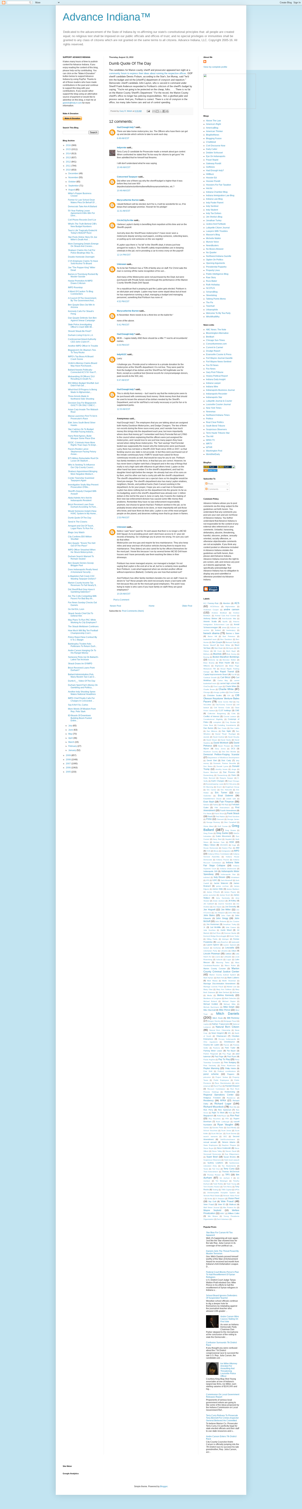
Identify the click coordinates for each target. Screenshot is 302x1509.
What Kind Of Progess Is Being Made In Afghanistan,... (82, 390)
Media (209, 995)
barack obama (211, 633)
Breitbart (210, 337)
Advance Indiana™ (107, 17)
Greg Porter (208, 833)
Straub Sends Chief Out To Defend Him (80, 614)
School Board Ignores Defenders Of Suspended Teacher (221, 1296)
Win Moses (213, 1216)
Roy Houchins (215, 1119)
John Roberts (220, 921)
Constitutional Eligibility (213, 719)
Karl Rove (217, 933)
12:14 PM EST (124, 255)
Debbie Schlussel (214, 152)
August (72, 189)
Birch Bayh (231, 651)
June (71, 730)
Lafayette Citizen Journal (218, 227)
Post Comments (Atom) (133, 611)
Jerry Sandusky (223, 898)
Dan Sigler (226, 731)
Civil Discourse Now (215, 145)
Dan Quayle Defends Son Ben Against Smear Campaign (82, 319)
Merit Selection (231, 998)
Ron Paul (234, 1115)
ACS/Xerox (214, 606)
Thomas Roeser (214, 1175)
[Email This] (154, 111)
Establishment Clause (212, 799)
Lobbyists (227, 957)
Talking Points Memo (216, 299)
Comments (212, 489)
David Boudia (233, 737)
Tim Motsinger (221, 1181)
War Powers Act (229, 1207)
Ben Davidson (226, 639)
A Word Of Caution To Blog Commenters (80, 292)
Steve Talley (217, 1151)
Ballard (218, 630)
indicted (206, 877)
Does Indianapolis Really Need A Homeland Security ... (83, 570)
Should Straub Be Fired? (79, 331)
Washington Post (214, 451)
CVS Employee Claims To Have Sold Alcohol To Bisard (83, 262)
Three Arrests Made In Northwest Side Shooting (81, 397)
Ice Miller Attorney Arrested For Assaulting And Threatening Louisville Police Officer (228, 1369)
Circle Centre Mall (225, 702)
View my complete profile (215, 67)
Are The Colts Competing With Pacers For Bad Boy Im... (82, 597)
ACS (236, 603)
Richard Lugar (222, 1103)
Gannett (220, 819)
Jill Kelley (232, 901)
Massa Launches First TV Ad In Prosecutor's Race (82, 417)
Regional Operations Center (218, 1095)
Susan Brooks (230, 1157)
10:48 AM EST (123, 167)
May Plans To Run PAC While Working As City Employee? (82, 621)
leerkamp (217, 948)
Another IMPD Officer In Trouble (83, 346)
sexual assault (210, 1142)
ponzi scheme (211, 1074)
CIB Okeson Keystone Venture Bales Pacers (221, 698)
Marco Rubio (230, 965)
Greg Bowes (230, 830)
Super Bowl (212, 1157)
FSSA (209, 819)
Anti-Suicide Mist (229, 619)
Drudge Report (213, 351)
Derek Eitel (212, 760)
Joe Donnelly (230, 907)
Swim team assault (231, 1160)
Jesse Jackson (219, 901)
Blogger (163, 1486)
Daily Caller (211, 149)
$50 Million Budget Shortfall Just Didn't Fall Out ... (83, 384)
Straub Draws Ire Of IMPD (80, 663)
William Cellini (233, 1213)
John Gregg (222, 918)
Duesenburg (222, 775)
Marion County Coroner (214, 968)
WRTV (209, 443)
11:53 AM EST (123, 409)
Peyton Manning (211, 1068)
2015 (68, 149)
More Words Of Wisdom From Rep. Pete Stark (82, 710)
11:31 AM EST (123, 211)
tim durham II (226, 1178)
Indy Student (212, 210)
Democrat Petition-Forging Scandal (221, 754)
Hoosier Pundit (213, 181)
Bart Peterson (229, 636)
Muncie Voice (212, 242)
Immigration (226, 851)
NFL (229, 1033)
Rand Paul (218, 1086)
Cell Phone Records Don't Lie (82, 220)
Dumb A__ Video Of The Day (81, 681)
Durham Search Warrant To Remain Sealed (81, 557)
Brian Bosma (208, 663)
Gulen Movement (223, 836)
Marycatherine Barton (128, 200)
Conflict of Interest (211, 716)
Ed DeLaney (231, 784)
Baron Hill (212, 636)
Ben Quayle (217, 642)
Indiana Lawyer (213, 383)
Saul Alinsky (232, 1128)
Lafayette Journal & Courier (219, 401)
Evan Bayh (208, 801)
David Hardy (226, 740)
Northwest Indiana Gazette (218, 256)
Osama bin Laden (211, 1045)
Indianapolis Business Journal (220, 390)
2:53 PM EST (123, 517)
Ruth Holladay (213, 284)
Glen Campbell (230, 822)
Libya (233, 951)
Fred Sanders (233, 816)
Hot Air (209, 188)
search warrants (210, 1136)
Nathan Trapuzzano (220, 1024)
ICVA (208, 851)
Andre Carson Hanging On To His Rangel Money (82, 651)
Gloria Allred (208, 826)
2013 (68, 157)
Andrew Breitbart (219, 613)
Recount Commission (216, 1089)
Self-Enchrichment (227, 1139)
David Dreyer (211, 740)
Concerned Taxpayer (127, 177)
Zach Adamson (223, 1219)
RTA (227, 1119)
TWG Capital (226, 1190)
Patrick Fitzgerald (210, 1054)
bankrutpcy (230, 630)
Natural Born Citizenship (219, 1030)
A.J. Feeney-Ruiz (211, 603)
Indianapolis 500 (210, 871)
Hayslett (228, 839)
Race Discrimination (223, 1083)
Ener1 (219, 787)
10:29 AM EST (123, 594)
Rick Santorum (224, 1110)
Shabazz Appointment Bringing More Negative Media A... (82, 472)
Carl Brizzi (225, 677)
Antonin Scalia (210, 621)
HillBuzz (210, 174)
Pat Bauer (231, 1051)
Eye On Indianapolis (215, 156)
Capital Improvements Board (215, 674)
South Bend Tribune (215, 426)
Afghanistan (230, 606)
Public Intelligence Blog (217, 274)
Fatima (215, 805)
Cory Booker (230, 722)
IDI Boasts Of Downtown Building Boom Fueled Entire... (80, 718)
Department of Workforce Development (223, 758)
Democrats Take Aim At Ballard (82, 206)
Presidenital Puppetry (216, 267)
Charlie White (226, 689)
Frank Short (219, 813)
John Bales (209, 915)
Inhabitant (235, 877)
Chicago (206, 692)
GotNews (210, 167)
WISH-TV (210, 440)
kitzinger (225, 939)
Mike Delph (229, 1007)
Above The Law (213, 120)
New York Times (213, 408)
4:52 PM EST (123, 301)
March (71, 742)
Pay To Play (224, 1059)
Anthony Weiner (210, 618)
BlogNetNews (212, 135)
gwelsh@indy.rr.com (72, 103)
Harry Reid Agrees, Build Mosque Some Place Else (81, 437)
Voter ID (221, 1204)
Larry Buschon (222, 942)
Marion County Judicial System (222, 975)
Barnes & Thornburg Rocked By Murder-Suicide (83, 275)
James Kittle (217, 889)
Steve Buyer (208, 1148)
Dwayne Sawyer (226, 778)
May (70, 734)
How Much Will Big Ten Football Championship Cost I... (83, 631)
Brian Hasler (224, 663)
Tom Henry (227, 1187)
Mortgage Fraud (230, 1021)
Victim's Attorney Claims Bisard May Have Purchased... (82, 364)
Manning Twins (222, 962)
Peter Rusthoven (228, 1065)
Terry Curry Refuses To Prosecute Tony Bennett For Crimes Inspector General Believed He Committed (222, 1418)
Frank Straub (233, 813)
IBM (237, 848)
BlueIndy (217, 654)
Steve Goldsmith (224, 1148)
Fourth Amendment (228, 810)
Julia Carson (231, 927)
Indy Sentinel (212, 206)
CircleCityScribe (125, 220)
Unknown (121, 264)
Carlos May (223, 680)
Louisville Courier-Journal (218, 404)
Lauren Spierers (229, 945)
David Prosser (224, 746)
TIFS (227, 1174)
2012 (68, 162)
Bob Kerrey (231, 654)
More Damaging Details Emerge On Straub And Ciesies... (83, 245)
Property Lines (213, 270)
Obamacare (221, 1036)
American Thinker (214, 131)
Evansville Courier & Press (218, 354)
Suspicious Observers (216, 429)
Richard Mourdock (213, 1106)
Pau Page (226, 1054)
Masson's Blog (213, 234)
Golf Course (223, 826)
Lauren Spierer (212, 945)
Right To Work (218, 1113)
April (70, 738)
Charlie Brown (209, 689)
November (73, 177)
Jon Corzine (234, 921)
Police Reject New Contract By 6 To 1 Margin (82, 638)
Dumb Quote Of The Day (79, 518)
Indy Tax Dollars (213, 213)
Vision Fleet (233, 1198)
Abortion (226, 603)
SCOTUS (210, 288)
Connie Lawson (230, 716)
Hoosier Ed (211, 177)
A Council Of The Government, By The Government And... (82, 299)
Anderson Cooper (211, 610)
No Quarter (211, 252)
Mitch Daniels (227, 1013)
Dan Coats (222, 728)
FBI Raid (224, 805)
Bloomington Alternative (217, 333)
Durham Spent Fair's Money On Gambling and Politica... (83, 686)
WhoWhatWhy (213, 316)
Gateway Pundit (213, 163)
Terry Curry (229, 1169)
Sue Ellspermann (232, 1154)
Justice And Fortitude (216, 224)
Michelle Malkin (213, 238)
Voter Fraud (208, 1204)
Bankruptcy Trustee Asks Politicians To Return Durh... (82, 645)
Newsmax (210, 411)
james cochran (222, 886)
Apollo (225, 621)
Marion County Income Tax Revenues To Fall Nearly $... (82, 584)
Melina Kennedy (225, 995)
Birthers (206, 654)
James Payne (230, 892)
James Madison (232, 889)
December (73, 173)
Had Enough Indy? (126, 127)
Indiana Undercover (228, 869)
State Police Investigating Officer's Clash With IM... (80, 325)
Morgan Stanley (214, 1021)
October (72, 181)
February (72, 746)
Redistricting (230, 1092)
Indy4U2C (122, 354)
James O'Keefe (213, 892)
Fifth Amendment (222, 808)
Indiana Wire (212, 386)
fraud (210, 816)
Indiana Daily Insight (215, 379)
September (73, 185)
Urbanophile (212, 309)
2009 (68, 755)
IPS (207, 880)
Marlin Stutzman (229, 981)
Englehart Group (232, 787)
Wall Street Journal (211, 1207)
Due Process (229, 772)
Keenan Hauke (230, 933)
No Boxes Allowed (214, 249)
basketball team (210, 639)
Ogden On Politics (214, 259)
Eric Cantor (211, 790)
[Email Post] (148, 111)
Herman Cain (219, 842)
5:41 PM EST (123, 324)
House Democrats (210, 848)
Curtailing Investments (226, 725)
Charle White (230, 686)
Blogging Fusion (214, 138)
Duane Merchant (210, 772)
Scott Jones (226, 1130)
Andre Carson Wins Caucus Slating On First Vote (229, 1319)
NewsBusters (212, 245)
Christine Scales (214, 695)
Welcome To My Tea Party (218, 313)
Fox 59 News (212, 365)
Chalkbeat (211, 142)
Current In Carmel (214, 347)
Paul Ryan (231, 1056)
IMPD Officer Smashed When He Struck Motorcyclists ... (82, 551)
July (70, 725)
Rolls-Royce (221, 1116)
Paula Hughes (209, 1059)
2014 (68, 153)
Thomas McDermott (230, 1171)
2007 (68, 763)
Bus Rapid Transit (224, 671)
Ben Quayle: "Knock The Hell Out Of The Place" (81, 544)
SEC (225, 1136)
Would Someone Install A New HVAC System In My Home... (82, 512)
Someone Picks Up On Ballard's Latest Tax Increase (83, 658)
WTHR (209, 447)
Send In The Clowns (77, 522)
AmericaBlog (212, 128)
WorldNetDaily (213, 454)
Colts (233, 713)
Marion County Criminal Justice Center (221, 970)
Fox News (210, 369)
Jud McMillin (215, 927)
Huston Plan (227, 848)
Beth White (225, 645)
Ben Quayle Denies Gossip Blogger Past (81, 564)
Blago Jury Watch (76, 532)
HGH (231, 842)
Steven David (230, 1151)
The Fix (209, 302)
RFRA (223, 1100)
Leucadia (229, 947)
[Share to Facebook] (164, 111)
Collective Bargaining (217, 713)
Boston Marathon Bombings (226, 657)
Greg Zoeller (222, 833)
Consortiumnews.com (216, 344)
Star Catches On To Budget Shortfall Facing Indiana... (81, 430)
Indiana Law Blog (214, 199)
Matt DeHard (224, 992)
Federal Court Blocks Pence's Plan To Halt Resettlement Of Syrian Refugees (222, 1274)
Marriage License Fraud (213, 987)
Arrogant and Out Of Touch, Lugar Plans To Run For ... (81, 527)
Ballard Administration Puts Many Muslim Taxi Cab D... (82, 675)
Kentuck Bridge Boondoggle (214, 936)
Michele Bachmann (211, 1007)
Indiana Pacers (222, 860)
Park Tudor (230, 1048)
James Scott (225, 895)
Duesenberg (208, 775)
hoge (234, 845)
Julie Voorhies (209, 930)
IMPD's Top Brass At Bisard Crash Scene (81, 357)
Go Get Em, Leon (76, 609)
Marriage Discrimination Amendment (219, 984)
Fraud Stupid (212, 160)
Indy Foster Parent (214, 202)
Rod (230, 1113)
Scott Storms (231, 1133)
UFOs (237, 1190)
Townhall (210, 306)
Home (151, 606)
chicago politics (219, 692)
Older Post (187, 606)
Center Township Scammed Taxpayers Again (81, 479)
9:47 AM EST (123, 380)
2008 (68, 759)
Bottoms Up (213, 660)
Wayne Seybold (212, 1210)
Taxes (205, 1169)
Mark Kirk (220, 978)
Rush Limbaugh (222, 1122)
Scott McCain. (217, 1133)
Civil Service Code (222, 708)
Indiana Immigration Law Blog (220, 195)
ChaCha (206, 686)
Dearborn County (210, 752)
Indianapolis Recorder (216, 394)
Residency (208, 1100)
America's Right (213, 124)
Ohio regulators (210, 1042)
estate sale (231, 799)
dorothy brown (221, 769)
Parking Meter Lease (212, 1051)
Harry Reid (217, 839)
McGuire (236, 992)
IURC (215, 880)
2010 (68, 170)
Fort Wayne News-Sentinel (218, 361)
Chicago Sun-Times (215, 340)
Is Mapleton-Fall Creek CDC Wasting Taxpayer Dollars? (82, 577)
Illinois (216, 851)
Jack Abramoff (226, 880)
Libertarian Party (210, 951)
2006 (68, 767)
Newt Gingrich (217, 1033)
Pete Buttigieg (230, 1062)
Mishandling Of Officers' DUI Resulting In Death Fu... (81, 377)
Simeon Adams (228, 1142)
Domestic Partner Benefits (224, 763)
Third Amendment (210, 1172)
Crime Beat (208, 725)
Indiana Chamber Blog (217, 192)
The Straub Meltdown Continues (83, 626)
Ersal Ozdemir (225, 795)
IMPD (236, 851)
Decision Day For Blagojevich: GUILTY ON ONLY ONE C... (82, 404)
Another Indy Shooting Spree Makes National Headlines (82, 693)
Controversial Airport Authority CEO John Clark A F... (82, 340)
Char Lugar (217, 686)
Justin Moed (226, 930)
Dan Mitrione (212, 731)
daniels (206, 737)
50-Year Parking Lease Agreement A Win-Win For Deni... (81, 213)
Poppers (230, 1074)
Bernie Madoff (209, 645)
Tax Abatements (229, 1166)
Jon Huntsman (212, 924)
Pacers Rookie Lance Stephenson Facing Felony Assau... (82, 451)
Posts (210, 484)
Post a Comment (121, 600)
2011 (68, 166)
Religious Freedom (212, 1098)
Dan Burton (208, 728)
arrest (224, 627)
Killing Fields (212, 939)
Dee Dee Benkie (229, 752)
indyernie (121, 147)
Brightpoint (219, 666)
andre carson (231, 609)
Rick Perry (208, 1110)
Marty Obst (208, 989)
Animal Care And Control (225, 616)
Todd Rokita (218, 1184)
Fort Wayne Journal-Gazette (219, 358)
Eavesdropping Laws (214, 784)
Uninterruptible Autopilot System (221, 1193)
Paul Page (219, 1056)
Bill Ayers (229, 648)
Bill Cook (218, 651)
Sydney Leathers (215, 1163)
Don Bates (208, 766)
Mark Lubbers (233, 978)
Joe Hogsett (209, 909)
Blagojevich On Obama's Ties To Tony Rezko (82, 351)
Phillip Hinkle (230, 1068)
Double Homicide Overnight (81, 257)
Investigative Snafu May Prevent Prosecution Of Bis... (83, 485)
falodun (206, 805)
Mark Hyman (208, 978)
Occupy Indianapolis (227, 1039)
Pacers (226, 1045)
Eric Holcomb (226, 790)
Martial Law (231, 987)
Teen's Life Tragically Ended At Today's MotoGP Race (82, 231)
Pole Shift (207, 1071)
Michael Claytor (229, 1001)
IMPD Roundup (75, 287)
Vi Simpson (220, 1199)
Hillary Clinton (209, 845)
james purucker (209, 895)
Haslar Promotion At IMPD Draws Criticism (80, 282)
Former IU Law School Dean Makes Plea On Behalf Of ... (82, 201)
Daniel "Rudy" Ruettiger (225, 734)
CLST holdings (224, 710)
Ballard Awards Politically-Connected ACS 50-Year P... (82, 371)
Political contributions (227, 1071)
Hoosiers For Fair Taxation (218, 185)
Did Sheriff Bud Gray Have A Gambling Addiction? (81, 590)
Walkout (232, 1204)
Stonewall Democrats (212, 1154)
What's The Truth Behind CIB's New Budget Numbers (82, 225)
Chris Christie (234, 692)
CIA (228, 695)
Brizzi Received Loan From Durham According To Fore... (83, 505)
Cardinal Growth (210, 677)
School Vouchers (210, 1130)
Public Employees (221, 1080)
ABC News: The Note (216, 329)
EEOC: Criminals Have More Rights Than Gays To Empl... (82, 443)
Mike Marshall (209, 1010)
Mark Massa (212, 981)
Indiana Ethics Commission (219, 854)
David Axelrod (218, 737)
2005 (68, 772)
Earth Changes (217, 781)
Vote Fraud (227, 1201)
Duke (233, 775)
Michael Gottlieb (210, 1004)
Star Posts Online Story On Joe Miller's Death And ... (82, 238)
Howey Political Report (217, 376)
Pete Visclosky (209, 1065)
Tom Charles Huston (211, 1187)
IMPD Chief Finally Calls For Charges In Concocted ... (81, 699)
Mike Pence (224, 1010)
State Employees (210, 1145)
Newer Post (115, 606)
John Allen (232, 913)
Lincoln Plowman (211, 953)
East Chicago (233, 781)
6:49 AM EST (123, 138)
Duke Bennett (209, 778)
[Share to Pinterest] (167, 111)
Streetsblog (211, 295)
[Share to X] (160, 111)
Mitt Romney (233, 1018)
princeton (207, 1077)
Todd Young (231, 1184)
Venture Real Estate (211, 1196)
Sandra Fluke (217, 1128)
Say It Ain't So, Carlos (78, 705)
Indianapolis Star (214, 397)
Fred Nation (220, 816)
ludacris (219, 959)
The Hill (209, 436)
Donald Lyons (222, 766)
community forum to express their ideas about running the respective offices (147, 73)
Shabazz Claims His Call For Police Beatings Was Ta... (81, 251)
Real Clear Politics (215, 422)
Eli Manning (208, 787)
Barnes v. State (232, 633)
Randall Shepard (232, 1086)
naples (206, 1024)
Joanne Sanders (225, 904)
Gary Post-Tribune (214, 372)
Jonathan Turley (213, 220)
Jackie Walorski (221, 883)
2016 (68, 145)
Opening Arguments (215, 263)
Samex (206, 1128)
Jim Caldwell (208, 904)
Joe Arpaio (217, 907)
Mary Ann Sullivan (223, 989)
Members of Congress (212, 998)
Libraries (224, 951)
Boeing (206, 657)
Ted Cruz (216, 1169)
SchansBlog (212, 292)
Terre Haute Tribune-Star (218, 433)
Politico (209, 418)
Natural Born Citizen (227, 1026)
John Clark (226, 915)
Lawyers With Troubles (217, 231)
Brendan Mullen (229, 660)
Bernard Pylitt (231, 642)
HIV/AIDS (224, 845)
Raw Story (211, 277)
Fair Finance (227, 801)
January (72, 750)
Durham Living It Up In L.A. (80, 335)
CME (237, 710)
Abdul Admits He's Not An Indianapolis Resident (80, 499)
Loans (217, 957)
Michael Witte (229, 1004)
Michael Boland (210, 1001)
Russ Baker (211, 281)
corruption (217, 722)
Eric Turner (221, 792)
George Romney (213, 822)
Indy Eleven (219, 877)
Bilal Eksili (218, 648)
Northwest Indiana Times (218, 415)
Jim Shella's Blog (214, 217)
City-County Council (224, 705)
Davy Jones (220, 749)
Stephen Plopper (229, 1145)
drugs (234, 769)
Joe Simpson (219, 913)
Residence (231, 1098)
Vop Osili (212, 1201)
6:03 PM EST (123, 345)
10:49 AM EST (123, 190)
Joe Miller (226, 909)
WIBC (222, 1213)
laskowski (235, 942)
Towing (215, 1190)
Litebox (228, 954)
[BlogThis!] (157, 111)
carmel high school (228, 683)
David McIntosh (221, 743)
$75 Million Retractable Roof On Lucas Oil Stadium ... (83, 459)
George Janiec (233, 819)
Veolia (209, 1199)
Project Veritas (221, 1077)
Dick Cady (226, 760)
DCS (233, 749)
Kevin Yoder (234, 936)
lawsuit (206, 948)
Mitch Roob (217, 1018)
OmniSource (229, 1042)
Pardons (216, 1048)
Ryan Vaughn (225, 1124)
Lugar (228, 959)
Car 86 (234, 674)
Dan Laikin (234, 728)
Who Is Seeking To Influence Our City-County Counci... (81, 466)
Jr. (204, 927)
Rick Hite (233, 1107)
